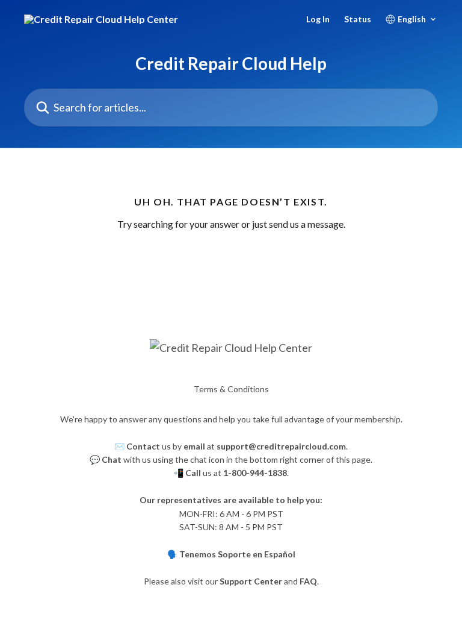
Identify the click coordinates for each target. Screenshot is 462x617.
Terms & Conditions (231, 389)
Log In (318, 19)
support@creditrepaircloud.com (281, 446)
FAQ (308, 581)
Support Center (251, 581)
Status (357, 19)
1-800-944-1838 (255, 473)
